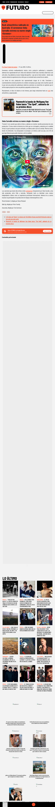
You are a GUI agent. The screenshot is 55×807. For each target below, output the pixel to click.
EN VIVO (7, 2)
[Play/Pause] (33, 804)
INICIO (4, 2)
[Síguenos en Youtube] (49, 7)
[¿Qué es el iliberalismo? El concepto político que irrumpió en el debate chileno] (15, 767)
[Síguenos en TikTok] (42, 7)
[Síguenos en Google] (38, 7)
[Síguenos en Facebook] (44, 7)
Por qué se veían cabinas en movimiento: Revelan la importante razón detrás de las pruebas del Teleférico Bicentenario (15, 723)
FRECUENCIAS (21, 2)
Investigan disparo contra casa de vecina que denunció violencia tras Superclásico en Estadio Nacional (39, 777)
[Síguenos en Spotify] (51, 7)
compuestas (29, 191)
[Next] (40, 804)
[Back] (26, 804)
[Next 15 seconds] (37, 804)
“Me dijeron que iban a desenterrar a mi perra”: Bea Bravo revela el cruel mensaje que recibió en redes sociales (39, 750)
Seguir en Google (47, 231)
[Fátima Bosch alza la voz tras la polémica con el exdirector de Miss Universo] (39, 714)
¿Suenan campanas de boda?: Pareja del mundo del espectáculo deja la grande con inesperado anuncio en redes (15, 750)
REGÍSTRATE (49, 2)
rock (49, 91)
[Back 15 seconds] (30, 804)
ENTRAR (42, 2)
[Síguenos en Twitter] (46, 7)
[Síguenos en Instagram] (40, 7)
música (4, 212)
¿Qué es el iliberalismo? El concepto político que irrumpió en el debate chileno (15, 776)
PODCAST (27, 2)
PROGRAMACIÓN (13, 2)
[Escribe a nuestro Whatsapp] (53, 7)
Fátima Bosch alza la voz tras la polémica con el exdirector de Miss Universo (39, 722)
